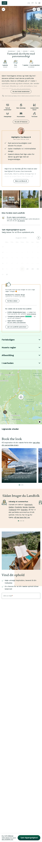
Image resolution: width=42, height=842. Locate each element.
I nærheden (8, 363)
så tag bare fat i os (22, 517)
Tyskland (12, 510)
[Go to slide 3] (24, 46)
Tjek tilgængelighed (29, 838)
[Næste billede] (39, 27)
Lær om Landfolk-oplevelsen (16, 327)
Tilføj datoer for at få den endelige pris (9, 838)
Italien (11, 507)
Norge (18, 51)
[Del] (34, 9)
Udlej (28, 3)
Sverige (32, 507)
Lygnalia (32, 51)
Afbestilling (8, 355)
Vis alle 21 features (21, 122)
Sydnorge (25, 51)
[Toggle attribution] (39, 422)
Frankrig (18, 507)
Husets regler (9, 347)
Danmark (28, 505)
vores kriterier (31, 314)
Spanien (24, 510)
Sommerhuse (11, 51)
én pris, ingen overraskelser (17, 322)
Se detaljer (21, 220)
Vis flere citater (12, 301)
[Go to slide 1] (21, 46)
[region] (21, 397)
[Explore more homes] (3, 9)
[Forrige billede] (2, 27)
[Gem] (38, 9)
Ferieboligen (8, 339)
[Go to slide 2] (23, 46)
